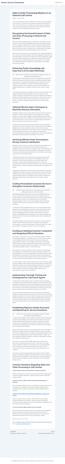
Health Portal (58, 2)
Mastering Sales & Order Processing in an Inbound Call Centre (32, 422)
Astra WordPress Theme (47, 460)
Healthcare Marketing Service (23, 423)
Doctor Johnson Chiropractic (12, 2)
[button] (62, 2)
